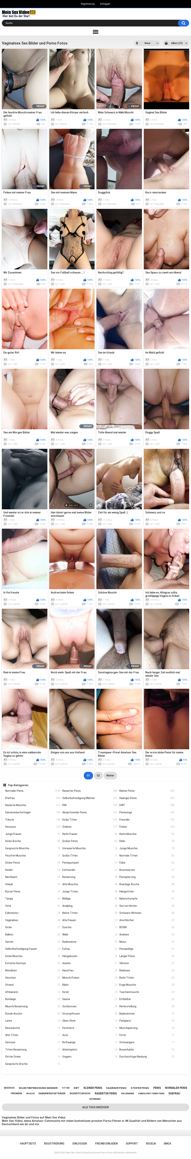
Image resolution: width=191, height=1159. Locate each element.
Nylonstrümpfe (147, 898)
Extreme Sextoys (32, 963)
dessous (9, 1088)
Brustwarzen (147, 869)
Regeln (151, 1143)
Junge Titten (90, 891)
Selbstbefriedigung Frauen (32, 948)
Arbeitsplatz (90, 1049)
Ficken (147, 826)
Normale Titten (147, 855)
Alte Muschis (90, 884)
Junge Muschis (147, 848)
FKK (90, 805)
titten (65, 1088)
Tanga (32, 898)
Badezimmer (147, 1013)
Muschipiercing (147, 1027)
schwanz (95, 1099)
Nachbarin (32, 876)
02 (98, 775)
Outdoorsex (90, 1006)
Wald (90, 934)
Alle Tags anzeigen (95, 1107)
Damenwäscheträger (32, 812)
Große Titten (90, 855)
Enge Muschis (147, 984)
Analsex (147, 934)
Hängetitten (147, 891)
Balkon (32, 934)
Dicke (32, 927)
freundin (16, 1093)
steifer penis (140, 1088)
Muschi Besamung (32, 1006)
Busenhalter (147, 1049)
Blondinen (32, 970)
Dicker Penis (32, 862)
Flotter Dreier (32, 1056)
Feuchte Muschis (32, 855)
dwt (76, 1088)
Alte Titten (32, 1035)
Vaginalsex (32, 920)
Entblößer (147, 999)
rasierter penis (106, 1093)
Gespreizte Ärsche (32, 1063)
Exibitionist (32, 912)
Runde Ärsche (32, 1013)
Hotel (90, 992)
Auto (90, 1035)
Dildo (147, 841)
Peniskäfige (147, 948)
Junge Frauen (32, 833)
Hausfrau (90, 970)
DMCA (167, 1143)
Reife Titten (147, 977)
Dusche (90, 927)
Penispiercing (147, 876)
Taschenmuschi (147, 992)
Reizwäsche (32, 1027)
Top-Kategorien (18, 785)
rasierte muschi (80, 1093)
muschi (30, 1093)
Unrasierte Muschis (90, 848)
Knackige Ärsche (147, 884)
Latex (32, 1020)
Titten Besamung (32, 1049)
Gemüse (32, 1042)
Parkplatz (147, 1020)
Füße (147, 862)
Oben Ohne (90, 1020)
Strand (32, 984)
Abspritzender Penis (90, 812)
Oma (32, 905)
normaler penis (176, 1087)
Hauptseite (28, 1143)
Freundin (147, 819)
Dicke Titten (90, 819)
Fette (147, 1035)
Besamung (90, 876)
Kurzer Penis (32, 891)
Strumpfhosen (90, 1013)
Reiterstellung (147, 1006)
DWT (147, 805)
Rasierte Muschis (32, 805)
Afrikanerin (32, 992)
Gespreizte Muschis (32, 848)
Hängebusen (90, 956)
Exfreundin (90, 869)
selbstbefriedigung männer (38, 1088)
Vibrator (147, 963)
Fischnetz (90, 1027)
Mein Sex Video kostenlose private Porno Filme (89, 1152)
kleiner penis (93, 1087)
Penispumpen (90, 862)
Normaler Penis (32, 790)
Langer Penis (147, 956)
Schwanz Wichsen (147, 912)
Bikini (90, 984)
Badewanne (90, 941)
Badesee (147, 970)
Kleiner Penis (147, 790)
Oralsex (90, 826)
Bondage (32, 999)
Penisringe (147, 812)
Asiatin (90, 963)
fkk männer (127, 1093)
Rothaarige (90, 1042)
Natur (147, 941)
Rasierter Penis (90, 790)
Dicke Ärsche (32, 841)
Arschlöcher (147, 920)
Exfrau (90, 948)
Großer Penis (90, 841)
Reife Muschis (147, 833)
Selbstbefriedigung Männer (90, 798)
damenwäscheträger (52, 1093)
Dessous (32, 826)
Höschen (32, 977)
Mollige (90, 898)
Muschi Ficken (90, 977)
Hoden (32, 869)
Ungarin (90, 1056)
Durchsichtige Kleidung (147, 1056)
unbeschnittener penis (151, 1093)
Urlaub (32, 884)
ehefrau (174, 1093)
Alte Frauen (90, 920)
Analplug (90, 905)
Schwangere (147, 1042)
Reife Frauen (90, 833)
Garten (32, 941)
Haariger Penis (147, 798)
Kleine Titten (90, 912)
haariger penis (116, 1088)
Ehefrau (32, 798)
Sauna (90, 999)
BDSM (147, 927)
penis (157, 1087)
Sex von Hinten (147, 905)
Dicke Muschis (32, 956)
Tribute (32, 819)
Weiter (110, 775)
